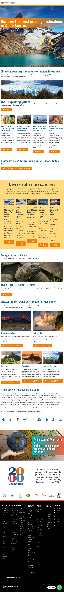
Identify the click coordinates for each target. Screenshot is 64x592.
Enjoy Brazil (26, 366)
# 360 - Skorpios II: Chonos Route (54, 211)
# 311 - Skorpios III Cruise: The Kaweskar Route (8, 212)
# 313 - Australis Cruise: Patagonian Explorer (20, 212)
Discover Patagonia (50, 366)
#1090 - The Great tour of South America (19, 284)
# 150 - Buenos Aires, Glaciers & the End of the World (40, 128)
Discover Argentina (8, 333)
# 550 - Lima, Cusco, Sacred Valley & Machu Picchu (23, 128)
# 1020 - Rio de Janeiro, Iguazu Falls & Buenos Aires (7, 128)
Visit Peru (4, 366)
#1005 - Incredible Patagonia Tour (16, 101)
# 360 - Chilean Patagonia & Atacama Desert (56, 128)
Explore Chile (37, 333)
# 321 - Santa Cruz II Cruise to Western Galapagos (32, 211)
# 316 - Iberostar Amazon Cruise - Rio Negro (42, 212)
